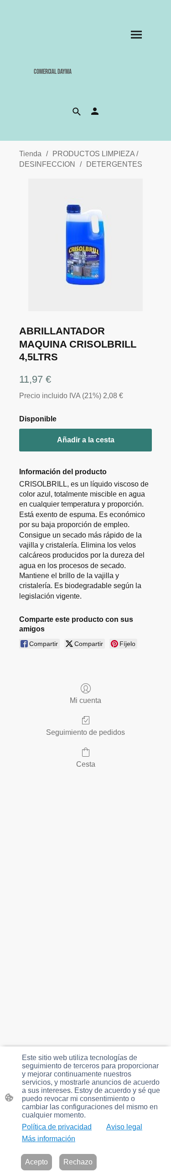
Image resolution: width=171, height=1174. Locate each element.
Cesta (85, 764)
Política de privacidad (57, 1127)
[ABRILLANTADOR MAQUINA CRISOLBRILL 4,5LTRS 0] (85, 245)
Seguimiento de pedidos (85, 732)
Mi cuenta (85, 700)
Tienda (30, 154)
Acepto (36, 1162)
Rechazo (78, 1162)
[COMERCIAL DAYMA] (85, 83)
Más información (48, 1139)
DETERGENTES (114, 164)
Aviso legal (124, 1127)
